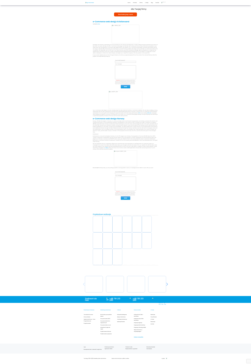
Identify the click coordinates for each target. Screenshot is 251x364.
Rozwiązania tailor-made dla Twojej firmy (93, 349)
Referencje (153, 321)
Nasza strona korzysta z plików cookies (120, 358)
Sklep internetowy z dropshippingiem (138, 330)
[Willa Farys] (137, 224)
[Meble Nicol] (147, 224)
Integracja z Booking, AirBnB (140, 327)
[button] (167, 284)
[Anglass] (107, 224)
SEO (139, 113)
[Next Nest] (98, 240)
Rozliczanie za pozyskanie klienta (106, 315)
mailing (106, 147)
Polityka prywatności (109, 347)
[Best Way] (107, 257)
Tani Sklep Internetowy (122, 319)
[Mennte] (117, 224)
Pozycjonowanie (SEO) (105, 318)
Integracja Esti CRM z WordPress (138, 315)
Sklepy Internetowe (121, 317)
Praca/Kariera (154, 317)
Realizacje (153, 314)
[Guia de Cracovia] (98, 257)
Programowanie (87, 323)
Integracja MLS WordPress (139, 325)
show (99, 24)
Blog (152, 2)
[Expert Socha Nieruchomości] (127, 240)
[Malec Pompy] (127, 224)
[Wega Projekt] (117, 240)
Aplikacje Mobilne (121, 321)
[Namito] (98, 224)
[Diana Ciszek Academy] (147, 240)
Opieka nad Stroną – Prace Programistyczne (89, 320)
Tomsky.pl (86, 358)
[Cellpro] (107, 240)
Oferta (140, 2)
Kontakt (157, 2)
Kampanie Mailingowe (122, 314)
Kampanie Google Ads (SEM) (105, 328)
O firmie (152, 319)
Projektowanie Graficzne (105, 331)
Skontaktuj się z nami (125, 14)
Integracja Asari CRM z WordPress (139, 319)
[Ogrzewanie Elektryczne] (117, 257)
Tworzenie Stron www (88, 314)
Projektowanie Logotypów (106, 333)
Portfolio (135, 2)
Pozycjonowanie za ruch (105, 325)
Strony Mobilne (87, 317)
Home (129, 2)
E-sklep (146, 2)
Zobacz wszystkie (138, 337)
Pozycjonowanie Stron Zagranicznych (105, 321)
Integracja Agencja (138, 322)
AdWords (149, 113)
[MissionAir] (137, 240)
